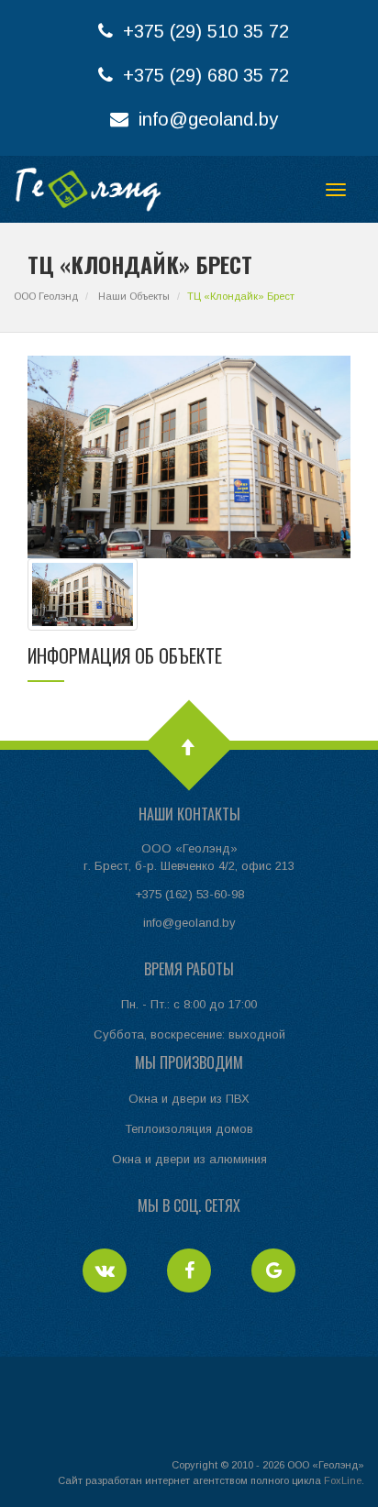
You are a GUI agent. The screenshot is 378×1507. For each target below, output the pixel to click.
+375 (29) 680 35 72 (203, 75)
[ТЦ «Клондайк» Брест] (83, 593)
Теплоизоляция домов (189, 1129)
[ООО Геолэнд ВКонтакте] (106, 1273)
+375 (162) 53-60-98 (189, 894)
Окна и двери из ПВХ (189, 1099)
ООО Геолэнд (46, 296)
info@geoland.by (205, 119)
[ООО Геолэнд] (88, 189)
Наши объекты (134, 296)
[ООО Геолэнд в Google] (273, 1273)
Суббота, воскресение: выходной (189, 1034)
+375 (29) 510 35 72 (203, 31)
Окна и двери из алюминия (189, 1159)
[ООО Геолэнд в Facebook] (191, 1273)
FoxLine (342, 1480)
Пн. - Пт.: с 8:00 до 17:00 (189, 1004)
